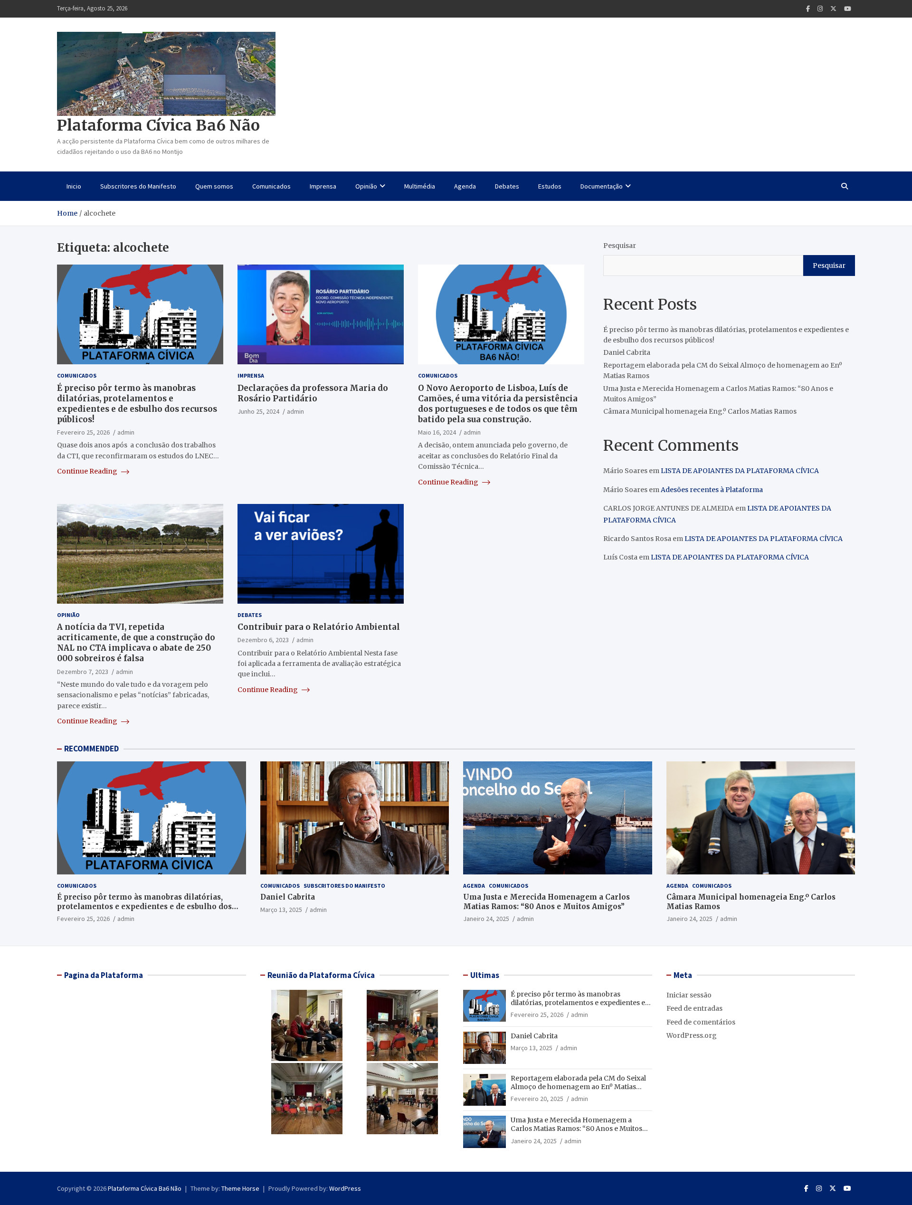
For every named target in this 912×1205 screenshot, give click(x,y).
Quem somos (214, 186)
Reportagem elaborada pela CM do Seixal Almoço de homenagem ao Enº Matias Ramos (578, 1087)
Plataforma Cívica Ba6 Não (158, 125)
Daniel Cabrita (626, 352)
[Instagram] (820, 8)
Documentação (601, 186)
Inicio (73, 186)
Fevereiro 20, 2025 (537, 1098)
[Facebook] (808, 8)
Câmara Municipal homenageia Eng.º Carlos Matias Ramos (700, 411)
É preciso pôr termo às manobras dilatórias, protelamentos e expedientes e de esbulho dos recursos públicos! (137, 404)
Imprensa (323, 186)
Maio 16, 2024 (437, 432)
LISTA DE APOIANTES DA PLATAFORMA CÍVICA (740, 470)
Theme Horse (240, 1188)
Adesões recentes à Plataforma (712, 489)
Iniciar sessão (689, 995)
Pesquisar (619, 245)
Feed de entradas (694, 1008)
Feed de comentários (700, 1022)
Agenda (465, 186)
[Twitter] (833, 8)
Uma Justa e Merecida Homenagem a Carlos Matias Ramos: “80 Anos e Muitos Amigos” (546, 901)
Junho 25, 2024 (258, 411)
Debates (507, 186)
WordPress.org (691, 1035)
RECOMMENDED (91, 748)
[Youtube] (847, 8)
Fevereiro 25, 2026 (83, 432)
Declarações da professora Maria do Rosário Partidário (313, 393)
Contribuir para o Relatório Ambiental (319, 627)
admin (125, 432)
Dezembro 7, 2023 (82, 671)
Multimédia (419, 186)
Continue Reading (88, 471)
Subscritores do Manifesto (138, 186)
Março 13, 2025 (281, 909)
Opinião (366, 186)
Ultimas (484, 975)
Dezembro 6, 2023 (263, 640)
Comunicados (271, 186)
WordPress (345, 1188)
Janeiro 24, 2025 (486, 918)
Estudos (549, 186)
